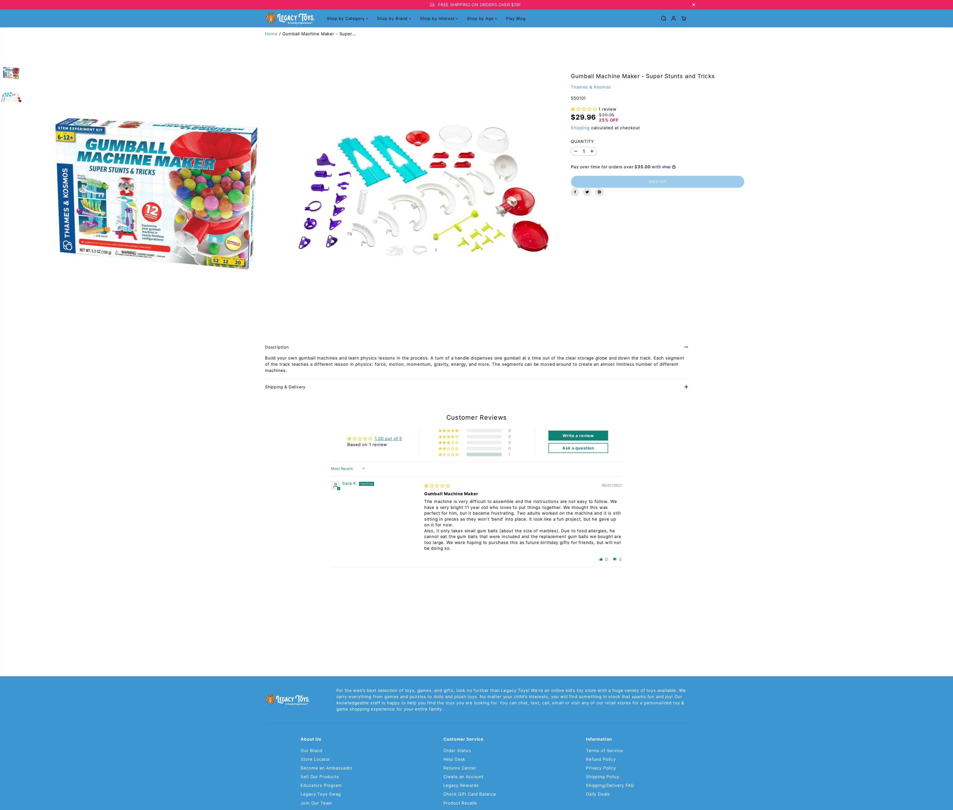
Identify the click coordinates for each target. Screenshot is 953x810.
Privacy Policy (601, 767)
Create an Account (463, 776)
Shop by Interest (438, 18)
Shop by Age (481, 18)
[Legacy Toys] (290, 18)
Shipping (580, 127)
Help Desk (454, 759)
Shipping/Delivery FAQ (610, 785)
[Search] (663, 18)
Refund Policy (601, 759)
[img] (437, 485)
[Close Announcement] (693, 4)
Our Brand (311, 750)
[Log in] (673, 18)
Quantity (582, 141)
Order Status (457, 750)
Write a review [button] (578, 435)
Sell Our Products (320, 776)
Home (271, 33)
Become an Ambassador (327, 767)
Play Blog (516, 18)
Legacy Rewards (461, 785)
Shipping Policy (602, 776)
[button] (584, 109)
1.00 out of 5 (388, 438)
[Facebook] (575, 192)
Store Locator (315, 759)
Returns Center (459, 767)
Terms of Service (604, 750)
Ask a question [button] (578, 448)
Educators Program (321, 785)
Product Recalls (460, 803)
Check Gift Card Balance (469, 794)
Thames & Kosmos (591, 86)
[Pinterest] (599, 192)
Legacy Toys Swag (321, 794)
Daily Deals (598, 794)
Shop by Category (346, 18)
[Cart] (683, 18)
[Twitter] (587, 192)
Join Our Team (316, 803)
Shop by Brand (393, 18)
